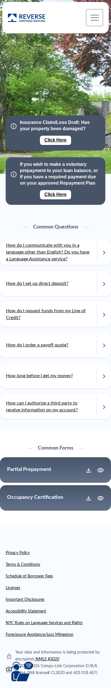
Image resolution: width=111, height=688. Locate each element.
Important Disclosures (25, 600)
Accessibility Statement (26, 611)
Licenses (13, 588)
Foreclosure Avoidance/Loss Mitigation (39, 635)
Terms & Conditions (23, 565)
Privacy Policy (18, 553)
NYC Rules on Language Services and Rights (44, 623)
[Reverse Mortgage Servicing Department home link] (26, 18)
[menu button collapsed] (94, 17)
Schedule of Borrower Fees (29, 576)
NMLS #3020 (47, 659)
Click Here (55, 140)
